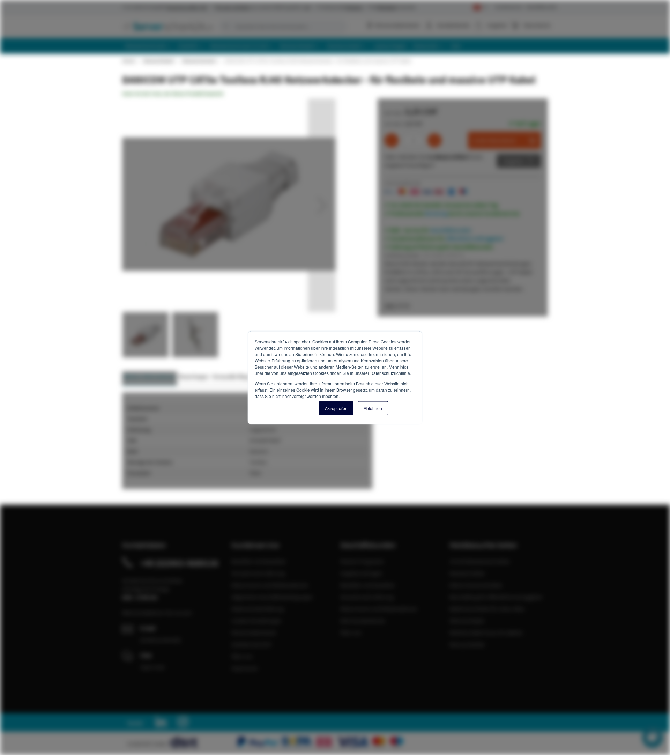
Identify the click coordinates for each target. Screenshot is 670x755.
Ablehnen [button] (373, 408)
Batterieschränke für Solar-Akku (487, 608)
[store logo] (167, 26)
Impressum (244, 668)
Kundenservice (509, 6)
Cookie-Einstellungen (256, 620)
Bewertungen (194, 376)
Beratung (436, 213)
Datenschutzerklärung (257, 608)
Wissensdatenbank (397, 25)
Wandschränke (467, 573)
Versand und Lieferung (258, 573)
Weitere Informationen (149, 376)
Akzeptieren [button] (336, 408)
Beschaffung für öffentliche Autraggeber (496, 596)
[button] (322, 205)
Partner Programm (362, 561)
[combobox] (282, 27)
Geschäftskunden (541, 6)
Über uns (242, 656)
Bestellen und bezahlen (258, 561)
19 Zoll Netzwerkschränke (479, 561)
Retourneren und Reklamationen (269, 585)
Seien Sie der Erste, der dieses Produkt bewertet (172, 93)
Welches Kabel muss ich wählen (486, 632)
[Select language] (480, 7)
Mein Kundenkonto (362, 620)
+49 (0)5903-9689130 (179, 563)
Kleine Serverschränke (475, 585)
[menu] (337, 46)
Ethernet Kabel (466, 620)
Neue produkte (467, 644)
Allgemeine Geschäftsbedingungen (272, 596)
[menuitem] (148, 46)
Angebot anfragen (361, 573)
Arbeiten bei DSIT (251, 644)
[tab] (149, 378)
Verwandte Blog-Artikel (242, 376)
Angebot (513, 160)
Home (128, 61)
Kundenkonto (453, 25)
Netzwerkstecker (199, 61)
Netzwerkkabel (158, 61)
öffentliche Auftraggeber (475, 238)
